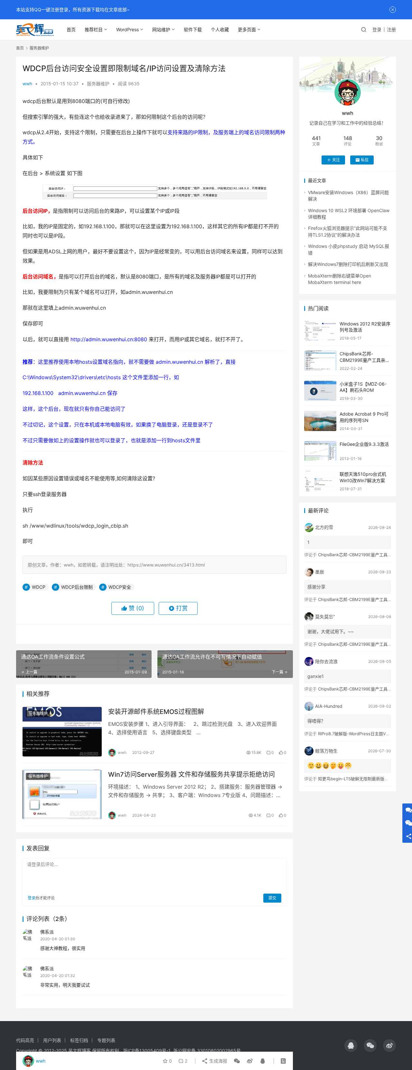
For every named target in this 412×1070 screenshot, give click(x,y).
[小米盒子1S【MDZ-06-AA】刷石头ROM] (320, 391)
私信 (365, 159)
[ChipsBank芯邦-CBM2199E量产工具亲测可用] (320, 361)
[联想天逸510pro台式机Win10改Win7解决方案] (320, 481)
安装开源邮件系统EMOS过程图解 (156, 712)
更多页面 (247, 29)
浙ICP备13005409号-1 (147, 1050)
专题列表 (106, 1040)
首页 (71, 29)
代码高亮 (25, 1040)
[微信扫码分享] (237, 1061)
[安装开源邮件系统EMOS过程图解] (62, 731)
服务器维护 (98, 83)
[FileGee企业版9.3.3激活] (320, 451)
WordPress (127, 29)
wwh (27, 83)
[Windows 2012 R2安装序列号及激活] (320, 331)
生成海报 (217, 1061)
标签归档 (79, 1040)
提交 (272, 898)
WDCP (38, 587)
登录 (376, 29)
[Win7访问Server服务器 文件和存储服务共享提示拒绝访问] (62, 794)
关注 (336, 159)
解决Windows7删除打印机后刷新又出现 (348, 264)
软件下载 (193, 29)
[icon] (350, 1045)
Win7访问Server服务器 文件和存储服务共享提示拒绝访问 (191, 774)
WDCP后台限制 (77, 587)
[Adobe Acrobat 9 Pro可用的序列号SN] (320, 421)
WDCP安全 (119, 587)
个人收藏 (220, 29)
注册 (391, 29)
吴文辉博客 (79, 1050)
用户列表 (52, 1040)
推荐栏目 (94, 29)
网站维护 (161, 29)
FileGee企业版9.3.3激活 (364, 444)
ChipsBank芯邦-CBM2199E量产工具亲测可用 (365, 360)
